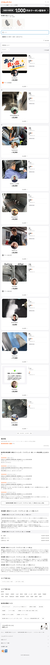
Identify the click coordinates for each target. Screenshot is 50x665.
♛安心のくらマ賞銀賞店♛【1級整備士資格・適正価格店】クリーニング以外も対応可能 (16, 459)
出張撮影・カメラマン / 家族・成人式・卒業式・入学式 (27, 610)
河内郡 (25, 594)
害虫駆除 (3, 610)
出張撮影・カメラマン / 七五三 (22, 614)
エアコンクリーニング (6, 606)
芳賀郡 (31, 596)
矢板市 (40, 596)
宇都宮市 (7, 594)
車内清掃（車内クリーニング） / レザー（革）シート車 (11, 618)
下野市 (2, 596)
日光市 (27, 596)
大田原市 (12, 594)
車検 (43, 618)
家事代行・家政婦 (33, 606)
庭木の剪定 (41, 606)
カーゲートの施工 (12, 610)
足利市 (2, 594)
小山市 (17, 594)
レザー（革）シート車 (19, 581)
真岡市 (36, 596)
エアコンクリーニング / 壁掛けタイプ (19, 606)
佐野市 (35, 594)
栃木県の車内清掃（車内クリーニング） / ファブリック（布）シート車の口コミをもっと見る (25, 503)
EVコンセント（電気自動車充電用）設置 (32, 618)
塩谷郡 (39, 594)
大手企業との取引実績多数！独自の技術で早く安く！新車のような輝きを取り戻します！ (16, 467)
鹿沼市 (21, 594)
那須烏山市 (12, 596)
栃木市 (6, 596)
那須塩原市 (22, 596)
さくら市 (30, 594)
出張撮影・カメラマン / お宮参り (8, 614)
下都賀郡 (44, 594)
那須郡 (17, 596)
